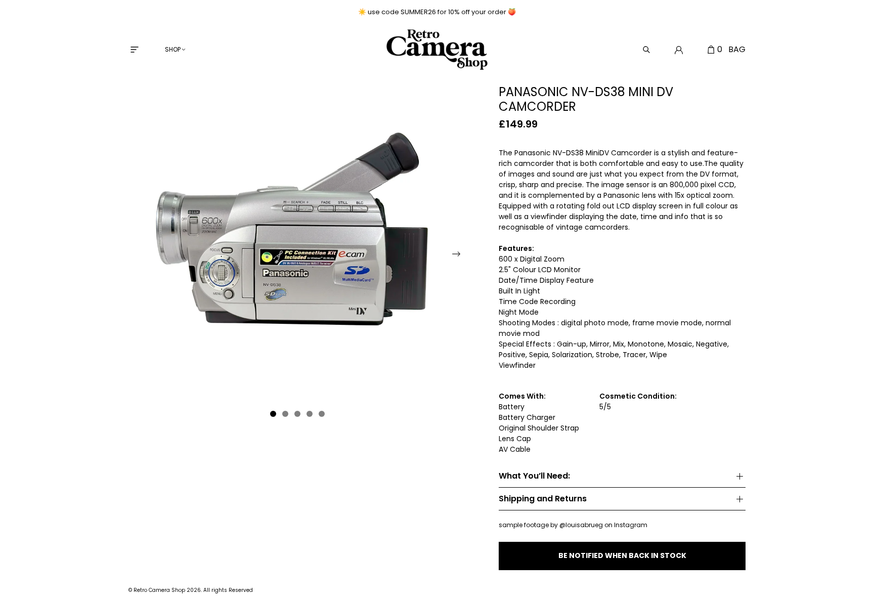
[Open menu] (134, 50)
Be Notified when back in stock (622, 555)
